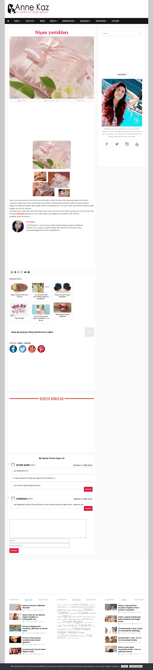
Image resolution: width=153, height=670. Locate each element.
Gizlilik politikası (136, 666)
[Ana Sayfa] (28, 13)
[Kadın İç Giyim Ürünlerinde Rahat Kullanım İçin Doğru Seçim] (111, 621)
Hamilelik (92, 613)
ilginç (20, 343)
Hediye (59, 617)
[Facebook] (22, 272)
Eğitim (75, 613)
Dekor (69, 607)
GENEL (17, 21)
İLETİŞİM (115, 21)
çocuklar (61, 637)
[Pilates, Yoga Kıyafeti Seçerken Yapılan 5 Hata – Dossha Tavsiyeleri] (111, 610)
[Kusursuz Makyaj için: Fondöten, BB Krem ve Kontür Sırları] (15, 630)
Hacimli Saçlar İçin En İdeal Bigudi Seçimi (33, 650)
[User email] (28, 272)
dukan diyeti (77, 610)
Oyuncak (60, 622)
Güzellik (29, 599)
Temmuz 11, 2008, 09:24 (82, 465)
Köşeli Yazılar (91, 617)
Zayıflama (74, 635)
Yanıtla (88, 489)
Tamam (124, 666)
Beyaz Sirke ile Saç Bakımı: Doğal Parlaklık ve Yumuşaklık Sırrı (33, 617)
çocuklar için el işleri (72, 638)
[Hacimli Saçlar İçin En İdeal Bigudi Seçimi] (15, 653)
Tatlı (93, 626)
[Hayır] (150, 666)
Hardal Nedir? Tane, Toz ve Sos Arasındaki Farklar (129, 639)
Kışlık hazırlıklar (62, 619)
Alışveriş (59, 605)
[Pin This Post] (41, 352)
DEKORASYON (68, 21)
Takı (64, 625)
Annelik (71, 605)
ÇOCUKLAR (85, 21)
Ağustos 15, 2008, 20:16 (83, 499)
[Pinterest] (15, 272)
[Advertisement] (51, 123)
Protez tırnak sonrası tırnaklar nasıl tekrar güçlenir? (31, 640)
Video (81, 632)
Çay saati (83, 636)
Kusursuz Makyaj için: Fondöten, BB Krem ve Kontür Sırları (35, 628)
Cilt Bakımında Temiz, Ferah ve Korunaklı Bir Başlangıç (130, 629)
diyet (70, 610)
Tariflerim (72, 625)
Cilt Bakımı (92, 605)
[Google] (12, 272)
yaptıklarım (63, 635)
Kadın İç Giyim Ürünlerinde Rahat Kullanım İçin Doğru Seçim (129, 619)
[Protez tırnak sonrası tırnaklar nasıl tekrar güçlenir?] (15, 642)
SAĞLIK (53, 21)
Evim (71, 613)
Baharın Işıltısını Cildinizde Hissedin (33, 606)
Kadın (73, 617)
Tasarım (27, 343)
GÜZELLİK (30, 21)
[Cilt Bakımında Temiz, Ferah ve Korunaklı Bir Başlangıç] (111, 633)
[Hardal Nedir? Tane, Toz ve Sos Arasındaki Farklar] (111, 642)
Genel (124, 599)
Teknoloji (61, 629)
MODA (42, 21)
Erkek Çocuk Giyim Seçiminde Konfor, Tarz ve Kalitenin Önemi (129, 649)
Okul (91, 619)
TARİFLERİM (101, 21)
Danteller (61, 606)
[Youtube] (25, 272)
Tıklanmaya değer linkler (73, 630)
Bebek (77, 604)
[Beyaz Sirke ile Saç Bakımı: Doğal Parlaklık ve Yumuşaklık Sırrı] (15, 619)
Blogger (84, 604)
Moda (86, 619)
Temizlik (69, 629)
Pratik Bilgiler (73, 622)
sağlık (59, 625)
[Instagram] (18, 272)
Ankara (65, 604)
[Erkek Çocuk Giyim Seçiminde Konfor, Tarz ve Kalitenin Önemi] (111, 651)
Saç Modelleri (88, 622)
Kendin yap (81, 616)
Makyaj (79, 619)
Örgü (89, 635)
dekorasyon (78, 606)
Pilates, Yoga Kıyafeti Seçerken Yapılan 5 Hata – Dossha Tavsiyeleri (129, 607)
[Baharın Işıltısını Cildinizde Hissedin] (15, 610)
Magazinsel (72, 619)
